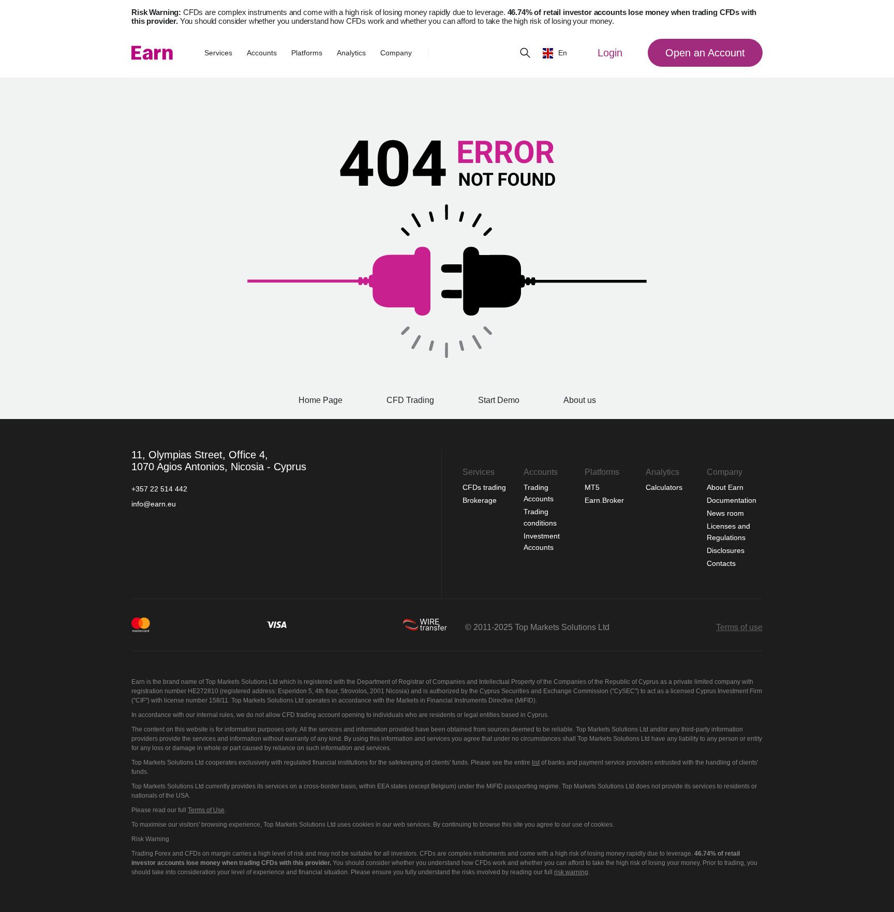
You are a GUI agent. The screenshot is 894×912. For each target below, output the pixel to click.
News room (725, 513)
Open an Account (705, 52)
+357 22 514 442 (159, 488)
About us (579, 400)
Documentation (731, 500)
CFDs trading (485, 487)
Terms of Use (206, 810)
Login (610, 52)
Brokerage (480, 500)
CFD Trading (410, 400)
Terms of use (739, 627)
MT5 (592, 487)
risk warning (571, 872)
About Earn (725, 487)
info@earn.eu (153, 503)
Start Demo (498, 400)
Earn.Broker (604, 500)
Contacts (721, 563)
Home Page (320, 400)
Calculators (665, 487)
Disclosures (725, 550)
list (536, 762)
